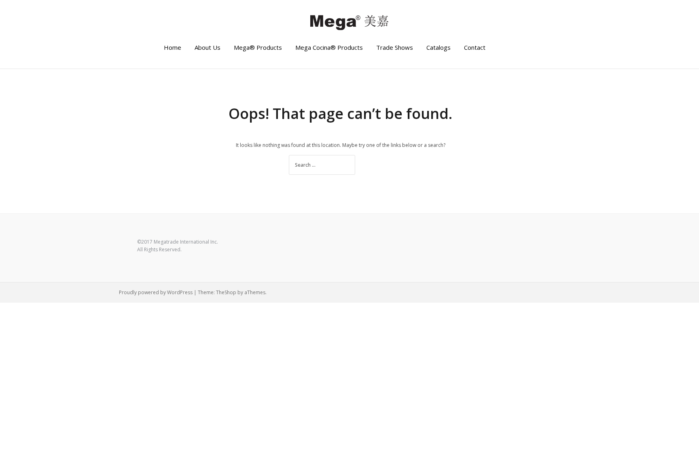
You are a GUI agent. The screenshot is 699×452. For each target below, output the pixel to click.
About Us (207, 47)
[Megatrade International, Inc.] (349, 21)
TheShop (226, 292)
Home (172, 47)
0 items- (526, 47)
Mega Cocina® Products (329, 47)
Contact (474, 47)
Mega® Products (258, 47)
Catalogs (438, 47)
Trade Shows (394, 47)
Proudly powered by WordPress (156, 292)
